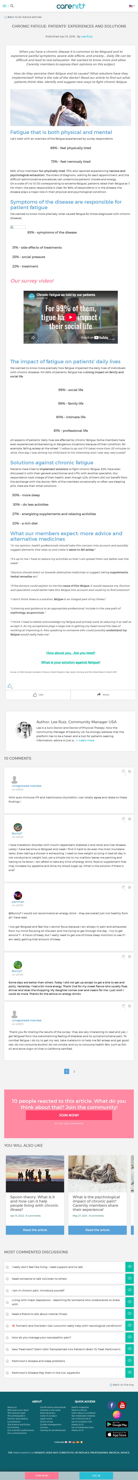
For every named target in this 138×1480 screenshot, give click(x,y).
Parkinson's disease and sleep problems (38, 1361)
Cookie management (50, 1424)
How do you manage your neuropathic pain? (41, 1337)
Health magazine (80, 1407)
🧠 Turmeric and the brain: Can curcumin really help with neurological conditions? (67, 1325)
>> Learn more (85, 740)
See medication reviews (83, 1416)
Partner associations (17, 1418)
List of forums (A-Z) (81, 1418)
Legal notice (46, 1418)
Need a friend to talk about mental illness (39, 1314)
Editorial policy (47, 1413)
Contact (44, 1427)
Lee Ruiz (87, 36)
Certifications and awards (53, 1407)
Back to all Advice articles (24, 17)
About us (12, 1407)
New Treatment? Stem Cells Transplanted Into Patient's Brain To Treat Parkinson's (66, 1349)
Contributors (13, 1421)
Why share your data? (18, 1410)
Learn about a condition (84, 1413)
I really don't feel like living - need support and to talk (47, 1267)
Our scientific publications (20, 1430)
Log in (96, 1475)
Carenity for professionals (53, 1430)
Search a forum (79, 1410)
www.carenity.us (23, 1452)
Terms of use (46, 1421)
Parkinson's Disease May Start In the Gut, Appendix (46, 1372)
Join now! (69, 1115)
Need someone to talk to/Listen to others (39, 1278)
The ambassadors (16, 1416)
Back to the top (123, 1384)
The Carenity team (16, 1413)
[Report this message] (129, 771)
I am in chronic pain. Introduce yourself (38, 1290)
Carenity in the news (50, 1410)
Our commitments (17, 1433)
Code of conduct (48, 1416)
